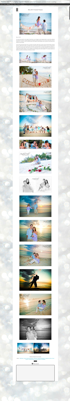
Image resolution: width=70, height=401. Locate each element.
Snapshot (18, 4)
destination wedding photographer (39, 358)
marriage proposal (32, 359)
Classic (2, 4)
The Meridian (43, 359)
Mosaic (12, 4)
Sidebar (15, 4)
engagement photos (48, 358)
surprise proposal (38, 359)
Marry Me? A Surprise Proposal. (35, 9)
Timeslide (22, 4)
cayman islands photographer (28, 358)
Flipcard (5, 4)
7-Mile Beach (21, 358)
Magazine (8, 4)
